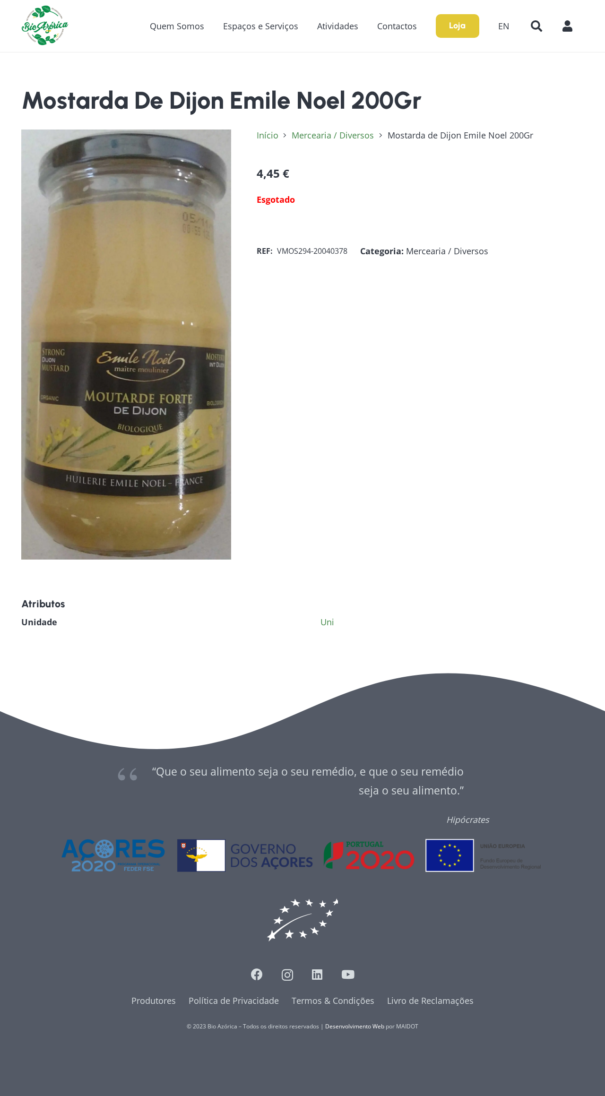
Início (267, 135)
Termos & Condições (333, 1000)
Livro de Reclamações (430, 1000)
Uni (327, 622)
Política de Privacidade (234, 1000)
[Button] (572, 26)
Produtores (153, 1000)
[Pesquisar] (536, 26)
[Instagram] (287, 975)
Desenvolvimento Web (354, 1026)
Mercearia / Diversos (333, 135)
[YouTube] (347, 974)
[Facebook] (257, 974)
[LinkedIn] (317, 974)
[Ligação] (45, 26)
